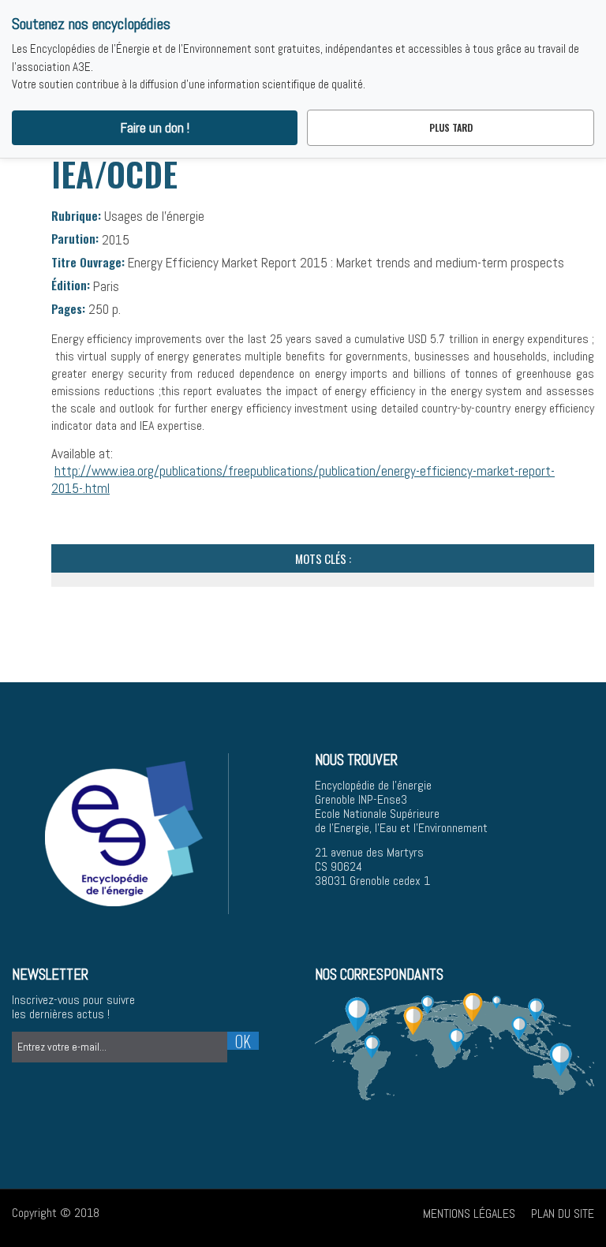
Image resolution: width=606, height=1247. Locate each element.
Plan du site (562, 1213)
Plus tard (451, 127)
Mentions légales (469, 1213)
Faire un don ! (155, 127)
